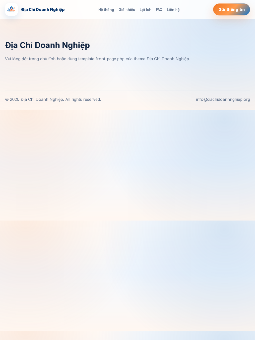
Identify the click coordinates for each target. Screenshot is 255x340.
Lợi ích (145, 9)
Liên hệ (173, 9)
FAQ (159, 9)
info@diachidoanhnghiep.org (223, 99)
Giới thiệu (127, 9)
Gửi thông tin (231, 9)
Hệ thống (106, 9)
